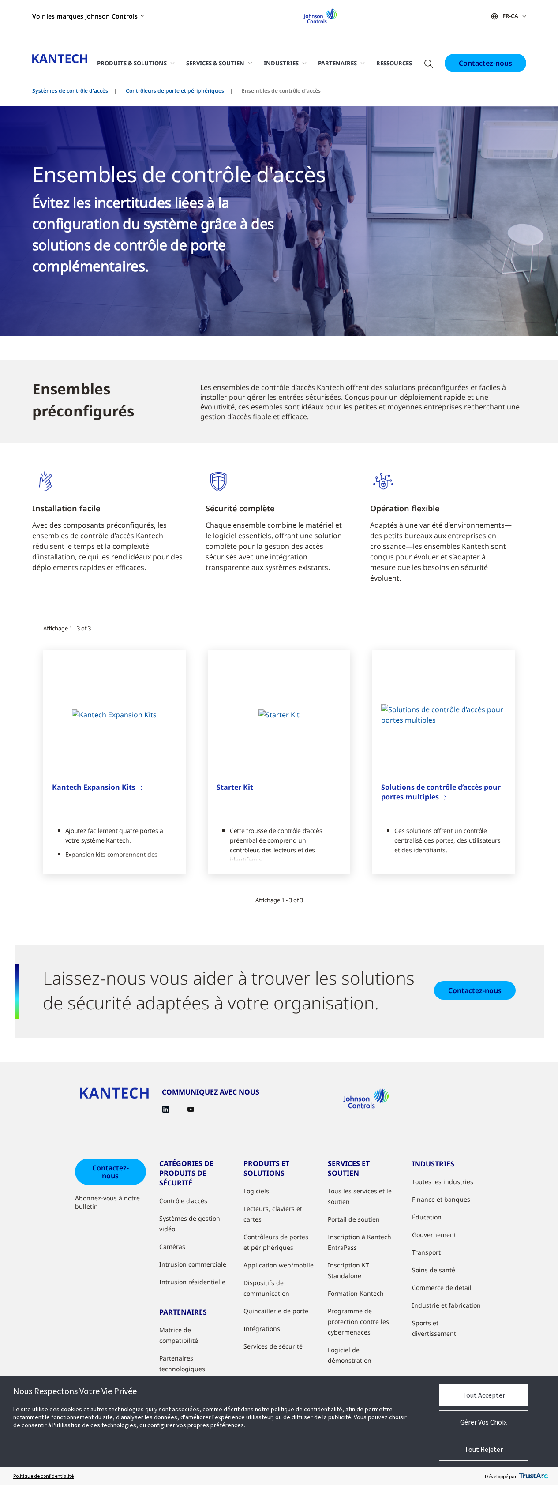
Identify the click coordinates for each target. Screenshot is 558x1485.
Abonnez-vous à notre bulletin (107, 1202)
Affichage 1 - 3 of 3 (67, 628)
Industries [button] (281, 63)
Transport (426, 1252)
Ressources (394, 63)
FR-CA (510, 16)
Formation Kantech (356, 1293)
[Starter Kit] (279, 714)
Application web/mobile (278, 1265)
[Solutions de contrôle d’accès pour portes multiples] (443, 714)
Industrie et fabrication (446, 1305)
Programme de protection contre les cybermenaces (358, 1321)
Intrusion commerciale (192, 1264)
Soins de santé (433, 1270)
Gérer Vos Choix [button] (483, 1422)
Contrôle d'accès (183, 1200)
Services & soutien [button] (215, 63)
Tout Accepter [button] (483, 1395)
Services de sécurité (273, 1346)
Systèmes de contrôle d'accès (70, 90)
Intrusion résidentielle (192, 1282)
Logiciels (256, 1191)
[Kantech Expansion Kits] (114, 714)
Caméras (172, 1246)
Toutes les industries (442, 1182)
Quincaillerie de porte (275, 1311)
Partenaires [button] (337, 63)
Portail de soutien (354, 1219)
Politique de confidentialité (43, 1476)
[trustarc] (533, 1476)
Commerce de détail (442, 1287)
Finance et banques (441, 1199)
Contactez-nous (485, 63)
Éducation (427, 1217)
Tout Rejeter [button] (483, 1449)
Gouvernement (434, 1234)
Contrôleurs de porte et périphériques (175, 90)
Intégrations (261, 1328)
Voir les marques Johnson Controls (85, 16)
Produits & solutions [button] (132, 63)
